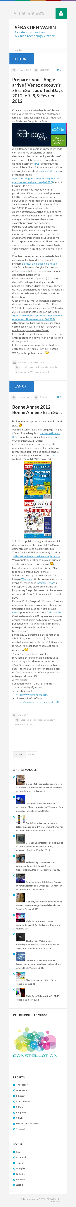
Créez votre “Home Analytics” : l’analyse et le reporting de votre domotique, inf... (38, 964)
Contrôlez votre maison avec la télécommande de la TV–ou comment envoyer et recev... (39, 827)
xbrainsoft (45, 372)
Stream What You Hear (27, 1123)
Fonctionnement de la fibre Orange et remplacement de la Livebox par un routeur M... (39, 886)
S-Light (19, 1118)
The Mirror (21, 1084)
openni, (18, 724)
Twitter (24, 13)
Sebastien (44, 70)
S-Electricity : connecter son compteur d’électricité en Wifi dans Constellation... (35, 866)
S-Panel (20, 1107)
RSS (15, 13)
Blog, (23, 720)
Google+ (20, 1168)
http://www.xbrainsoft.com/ (32, 694)
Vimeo (33, 13)
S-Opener (21, 1112)
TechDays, (40, 367)
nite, (56, 720)
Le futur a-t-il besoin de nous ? (39, 263)
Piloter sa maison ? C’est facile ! (41, 980)
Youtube (20, 1179)
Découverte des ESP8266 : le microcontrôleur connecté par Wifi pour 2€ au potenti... (39, 807)
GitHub (19, 1185)
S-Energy (20, 1095)
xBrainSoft (55, 612)
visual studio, (51, 367)
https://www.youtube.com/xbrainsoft (37, 702)
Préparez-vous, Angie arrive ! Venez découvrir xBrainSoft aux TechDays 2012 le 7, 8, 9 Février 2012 (37, 90)
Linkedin (28, 13)
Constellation (23, 1101)
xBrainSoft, (23, 362)
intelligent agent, (38, 720)
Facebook (19, 13)
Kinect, (49, 720)
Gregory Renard (46, 582)
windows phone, (22, 372)
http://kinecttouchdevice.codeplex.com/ (36, 556)
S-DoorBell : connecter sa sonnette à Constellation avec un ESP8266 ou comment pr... (39, 787)
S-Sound (20, 1129)
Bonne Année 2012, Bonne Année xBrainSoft (37, 409)
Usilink (16, 612)
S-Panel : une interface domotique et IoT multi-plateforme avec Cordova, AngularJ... (39, 846)
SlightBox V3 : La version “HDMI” (42, 996)
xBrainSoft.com (49, 171)
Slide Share (37, 13)
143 (44, 455)
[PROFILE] (61, 13)
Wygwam (26, 579)
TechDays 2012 (36, 362)
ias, (22, 367)
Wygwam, (34, 372)
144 (52, 455)
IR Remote (21, 1090)
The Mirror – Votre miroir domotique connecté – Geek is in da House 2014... (37, 944)
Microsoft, (29, 367)
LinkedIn (20, 1174)
